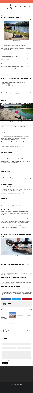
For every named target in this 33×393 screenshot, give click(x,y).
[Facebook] (1, 6)
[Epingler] (27, 299)
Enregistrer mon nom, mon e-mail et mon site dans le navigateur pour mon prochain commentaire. (15, 360)
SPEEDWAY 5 (13, 259)
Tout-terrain (15, 11)
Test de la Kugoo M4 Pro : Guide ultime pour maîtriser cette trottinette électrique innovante (4, 317)
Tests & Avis (2, 15)
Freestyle (8, 11)
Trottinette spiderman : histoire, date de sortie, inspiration (25, 330)
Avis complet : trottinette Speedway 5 (6, 330)
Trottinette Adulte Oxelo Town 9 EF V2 (20, 315)
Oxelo (17, 312)
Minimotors (13, 58)
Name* (3, 341)
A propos (12, 384)
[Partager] (6, 299)
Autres (22, 11)
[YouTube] (2, 6)
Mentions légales (16, 384)
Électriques (4, 11)
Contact (21, 384)
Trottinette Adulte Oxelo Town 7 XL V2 (28, 315)
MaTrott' (9, 303)
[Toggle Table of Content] (6, 75)
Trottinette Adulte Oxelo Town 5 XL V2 (12, 323)
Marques (19, 11)
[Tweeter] (16, 299)
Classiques (11, 11)
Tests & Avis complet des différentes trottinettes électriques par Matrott (4, 314)
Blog (29, 11)
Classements (26, 11)
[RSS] (3, 6)
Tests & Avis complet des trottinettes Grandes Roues (11, 321)
